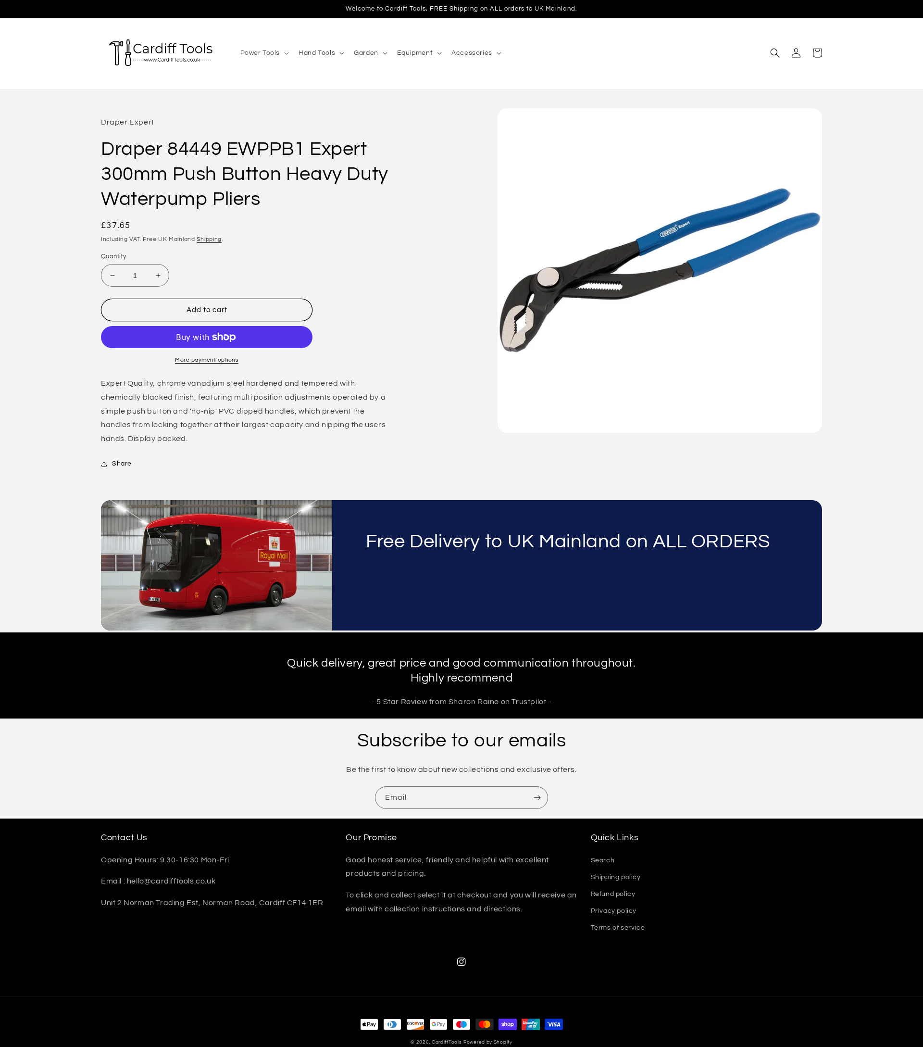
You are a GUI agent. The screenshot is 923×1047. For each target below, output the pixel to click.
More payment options (206, 360)
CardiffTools (447, 1042)
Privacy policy (613, 911)
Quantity (113, 256)
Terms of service (618, 927)
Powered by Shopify (487, 1042)
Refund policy (613, 894)
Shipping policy (616, 877)
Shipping (209, 239)
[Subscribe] (537, 797)
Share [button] (122, 463)
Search (603, 860)
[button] (264, 53)
